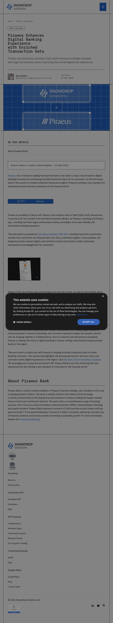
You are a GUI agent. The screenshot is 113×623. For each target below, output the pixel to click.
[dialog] (56, 311)
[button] (22, 322)
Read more (82, 314)
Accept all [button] (89, 322)
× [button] (103, 296)
